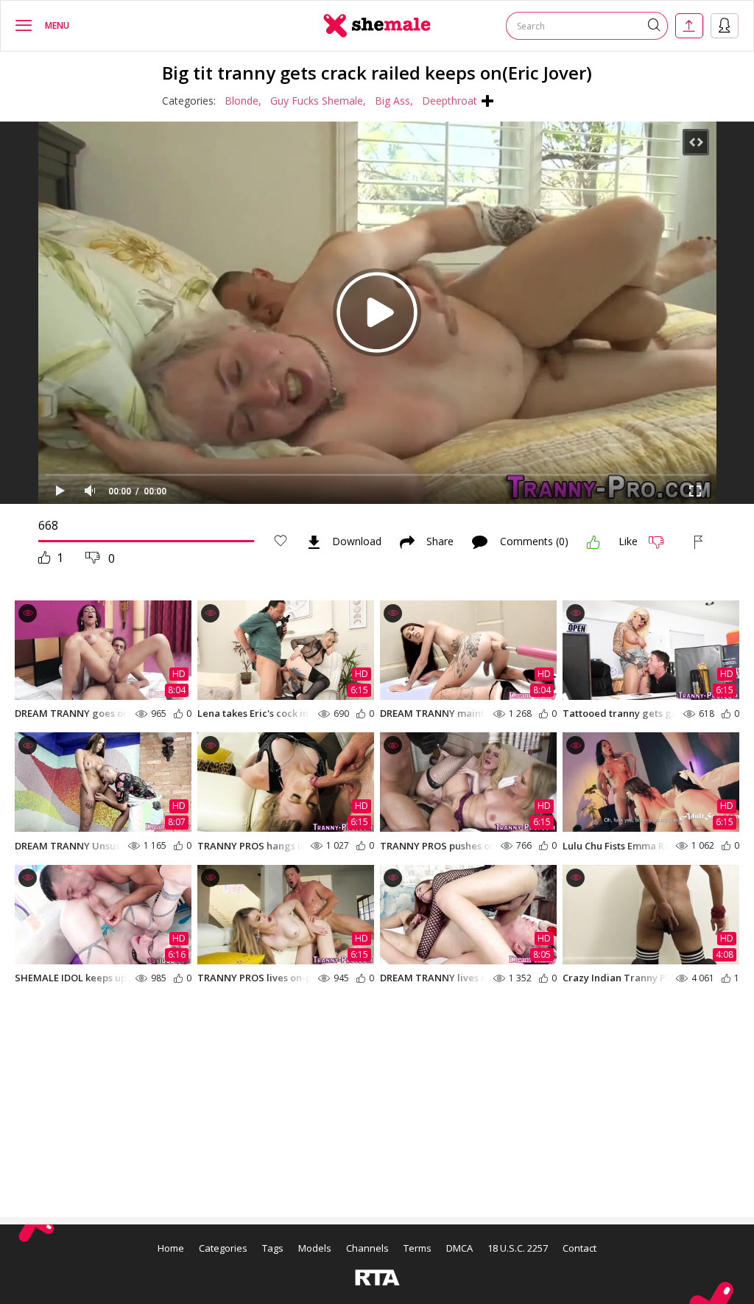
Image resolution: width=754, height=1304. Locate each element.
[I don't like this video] (662, 542)
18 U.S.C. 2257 (517, 1248)
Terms (417, 1248)
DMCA (459, 1248)
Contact (579, 1248)
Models (314, 1248)
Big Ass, (394, 101)
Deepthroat (449, 101)
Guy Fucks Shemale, (318, 101)
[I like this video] (593, 542)
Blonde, (243, 101)
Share (440, 542)
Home (171, 1248)
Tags (272, 1248)
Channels (367, 1248)
